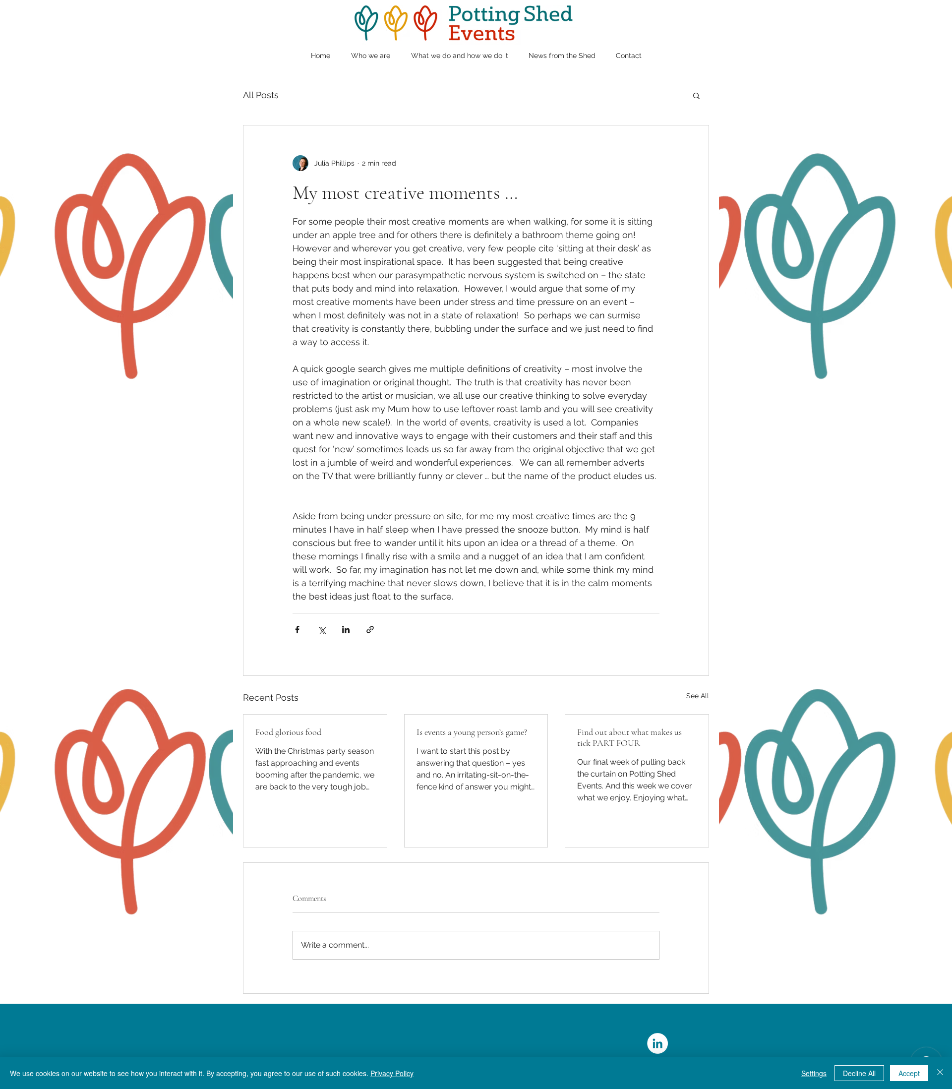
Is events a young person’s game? (471, 731)
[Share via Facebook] (297, 629)
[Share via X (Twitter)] (321, 629)
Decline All (859, 1073)
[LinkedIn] (657, 1043)
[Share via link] (370, 629)
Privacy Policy (392, 1073)
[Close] (940, 1073)
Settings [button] (814, 1073)
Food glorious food (288, 731)
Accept (909, 1073)
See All (697, 696)
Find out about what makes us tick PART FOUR (629, 737)
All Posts (261, 95)
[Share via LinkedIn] (346, 629)
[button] (696, 95)
